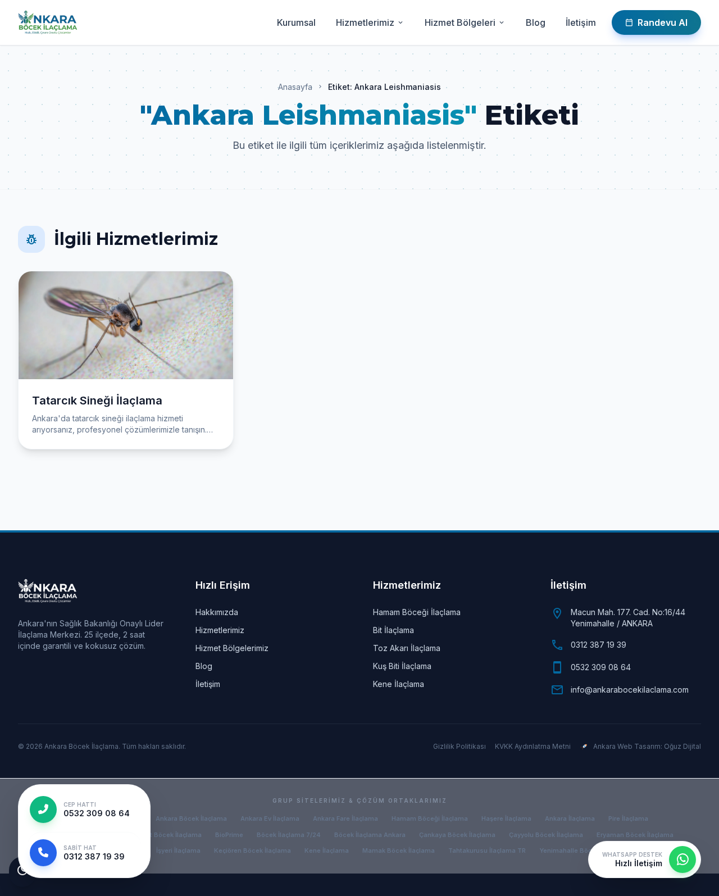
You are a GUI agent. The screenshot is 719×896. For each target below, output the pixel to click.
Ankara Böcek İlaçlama (191, 818)
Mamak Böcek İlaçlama (398, 850)
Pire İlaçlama (628, 818)
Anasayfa (295, 87)
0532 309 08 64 (601, 667)
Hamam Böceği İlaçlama (417, 612)
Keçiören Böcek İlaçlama (252, 850)
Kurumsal (296, 22)
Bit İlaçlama (393, 630)
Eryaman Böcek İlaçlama (635, 835)
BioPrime (229, 835)
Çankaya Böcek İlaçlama (457, 835)
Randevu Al (656, 22)
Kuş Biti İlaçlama (402, 666)
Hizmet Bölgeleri (465, 22)
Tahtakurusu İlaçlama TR (487, 850)
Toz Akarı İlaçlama (406, 648)
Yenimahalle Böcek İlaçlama (583, 850)
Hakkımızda (216, 612)
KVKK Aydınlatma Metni (533, 746)
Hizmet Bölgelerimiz (232, 648)
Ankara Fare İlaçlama (345, 818)
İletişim (581, 22)
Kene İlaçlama (398, 684)
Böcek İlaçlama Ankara (370, 835)
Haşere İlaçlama (506, 818)
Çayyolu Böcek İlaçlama (546, 835)
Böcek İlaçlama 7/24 (289, 835)
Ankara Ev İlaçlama (269, 818)
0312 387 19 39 (598, 644)
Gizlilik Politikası (459, 746)
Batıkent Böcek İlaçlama (164, 835)
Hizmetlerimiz (370, 22)
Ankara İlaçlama (570, 818)
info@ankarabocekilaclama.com (630, 689)
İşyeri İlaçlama (178, 850)
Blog (535, 22)
